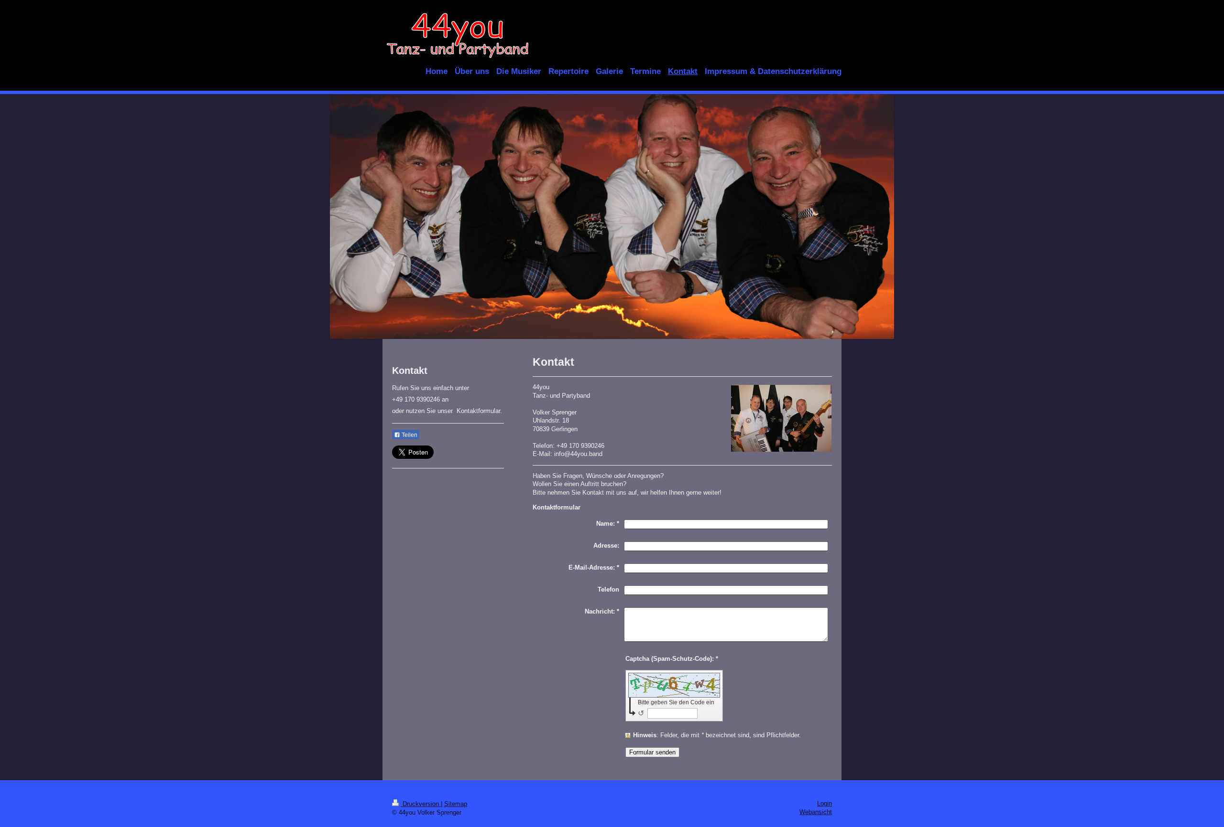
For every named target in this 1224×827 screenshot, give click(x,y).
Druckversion (421, 803)
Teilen (408, 435)
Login (824, 803)
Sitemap (455, 803)
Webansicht (815, 812)
